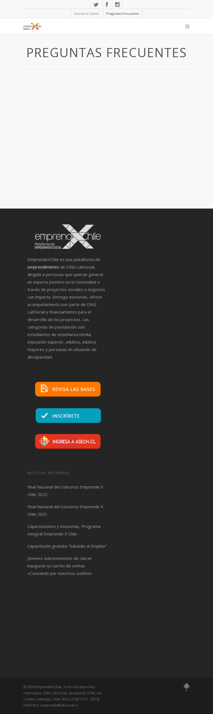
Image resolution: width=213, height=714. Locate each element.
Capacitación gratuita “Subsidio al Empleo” (66, 546)
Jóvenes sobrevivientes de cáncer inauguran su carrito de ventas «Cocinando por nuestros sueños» (59, 565)
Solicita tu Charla (86, 13)
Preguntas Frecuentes (122, 13)
